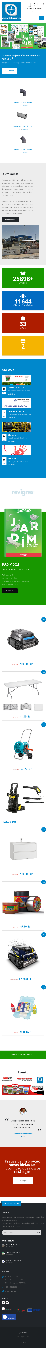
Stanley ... (12, 435)
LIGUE (29, 6)
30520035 (25, 152)
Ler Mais (11, 394)
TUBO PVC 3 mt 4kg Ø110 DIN (23, 126)
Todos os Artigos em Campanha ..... (23, 1054)
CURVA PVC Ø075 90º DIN (23, 103)
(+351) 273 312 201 (11, 1287)
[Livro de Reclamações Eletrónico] (3, 1316)
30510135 (25, 129)
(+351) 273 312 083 (34, 8)
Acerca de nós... (10, 219)
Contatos (23, 1343)
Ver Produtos (9, 71)
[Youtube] (34, 3)
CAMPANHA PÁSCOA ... (17, 387)
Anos (23, 328)
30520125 (25, 106)
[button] (21, 1137)
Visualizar (9, 591)
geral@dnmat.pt (10, 1291)
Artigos (23, 283)
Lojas (23, 350)
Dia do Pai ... (12, 458)
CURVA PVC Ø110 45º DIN (23, 149)
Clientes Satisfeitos (23, 305)
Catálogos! (23, 1181)
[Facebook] (30, 3)
